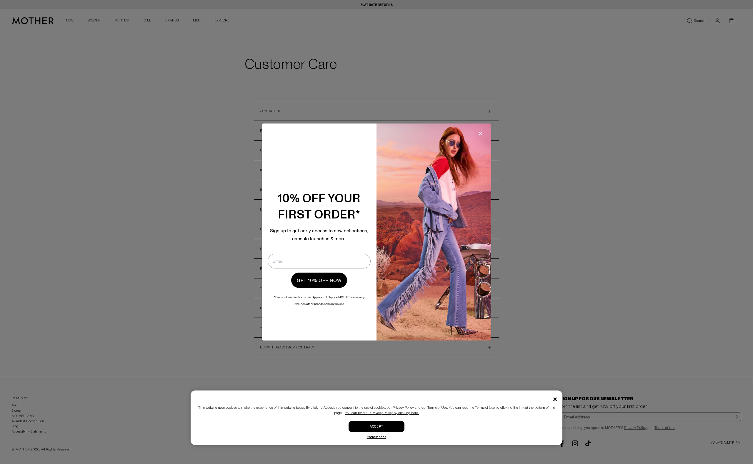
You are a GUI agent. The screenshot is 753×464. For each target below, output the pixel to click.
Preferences (377, 437)
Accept (376, 426)
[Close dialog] (480, 133)
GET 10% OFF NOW (319, 280)
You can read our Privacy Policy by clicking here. (382, 412)
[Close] (555, 399)
